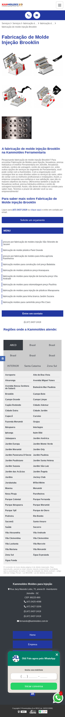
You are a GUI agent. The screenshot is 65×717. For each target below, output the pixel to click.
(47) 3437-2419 (20, 210)
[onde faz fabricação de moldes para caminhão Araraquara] (48, 96)
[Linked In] (32, 693)
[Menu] (59, 5)
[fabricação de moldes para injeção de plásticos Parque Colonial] (17, 65)
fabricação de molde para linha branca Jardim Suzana (28, 296)
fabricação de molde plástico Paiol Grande (23, 250)
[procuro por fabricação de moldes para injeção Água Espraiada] (17, 96)
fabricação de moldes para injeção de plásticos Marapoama (31, 290)
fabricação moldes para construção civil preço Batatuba (29, 264)
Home (33, 635)
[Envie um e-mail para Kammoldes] (36, 15)
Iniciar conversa (34, 686)
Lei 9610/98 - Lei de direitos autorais (37, 573)
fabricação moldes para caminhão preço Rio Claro (26, 302)
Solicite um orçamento (32, 220)
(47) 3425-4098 (33, 601)
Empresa (32, 644)
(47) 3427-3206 (33, 606)
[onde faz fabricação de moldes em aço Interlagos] (48, 65)
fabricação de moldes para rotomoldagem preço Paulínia (30, 284)
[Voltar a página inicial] (12, 5)
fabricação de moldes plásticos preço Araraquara (26, 270)
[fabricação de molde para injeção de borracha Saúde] (17, 128)
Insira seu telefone (34, 670)
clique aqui (36, 210)
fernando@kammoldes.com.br (33, 621)
